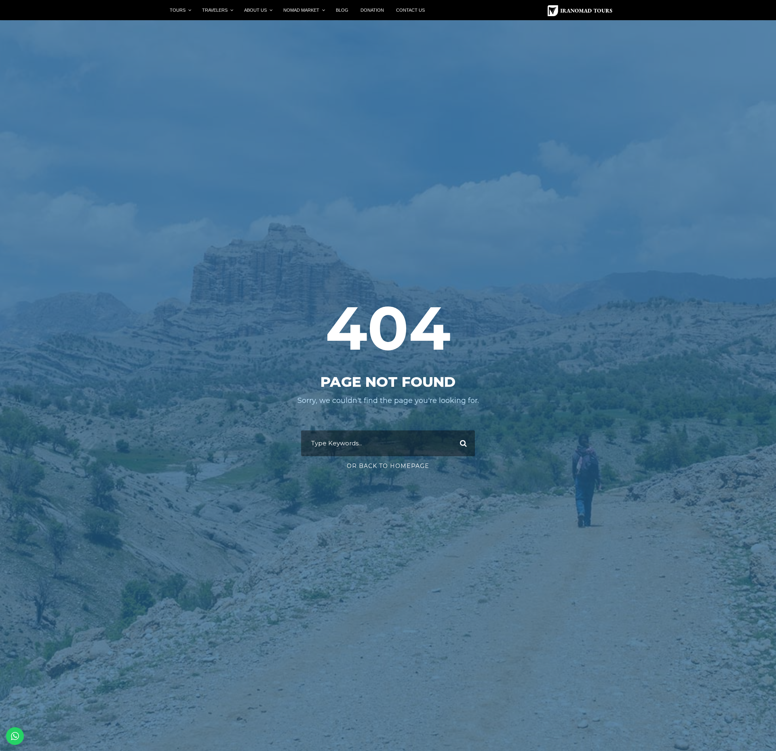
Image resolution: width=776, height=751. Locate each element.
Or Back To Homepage (388, 466)
